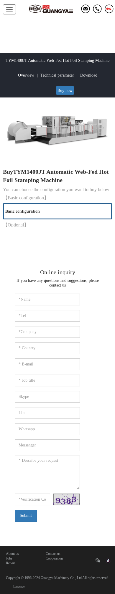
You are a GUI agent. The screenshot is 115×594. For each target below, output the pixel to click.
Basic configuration (22, 211)
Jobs (9, 558)
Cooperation (54, 558)
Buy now (65, 90)
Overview (26, 75)
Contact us (53, 554)
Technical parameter (57, 75)
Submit (26, 515)
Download (88, 75)
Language (18, 586)
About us (12, 554)
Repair (10, 563)
